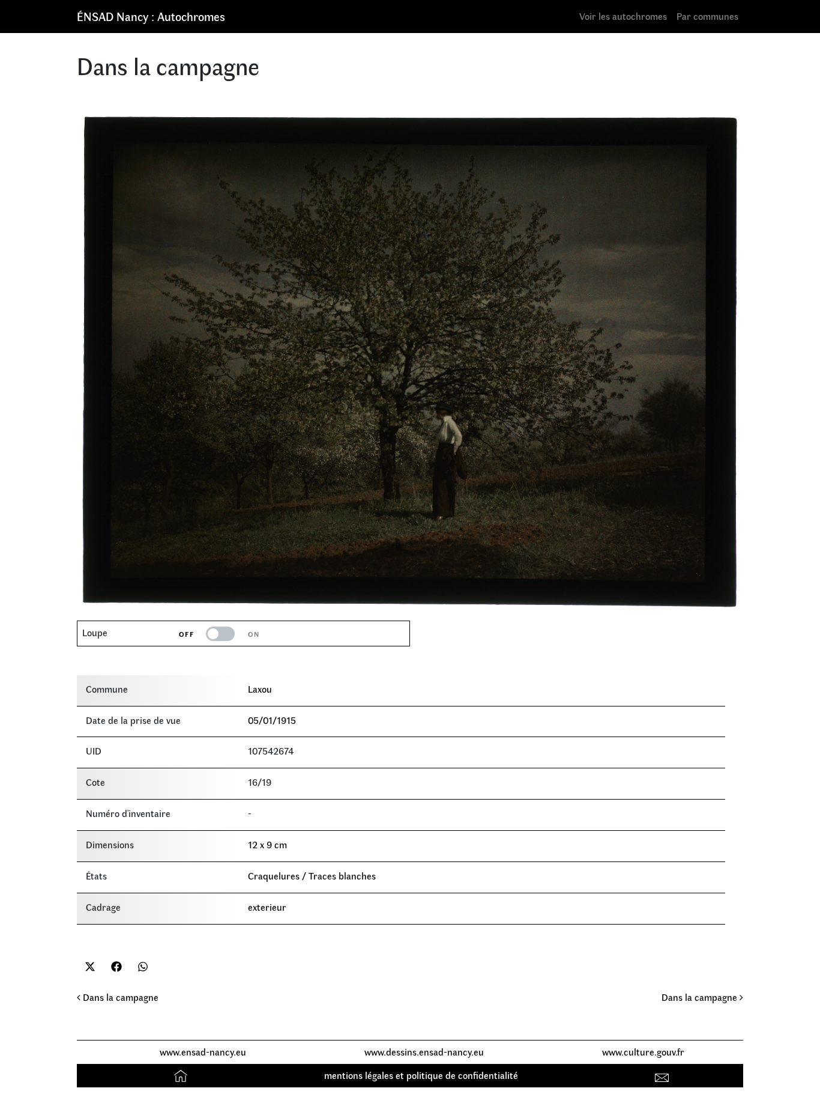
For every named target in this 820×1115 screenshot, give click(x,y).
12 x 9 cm (267, 844)
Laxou (260, 688)
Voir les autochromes (623, 16)
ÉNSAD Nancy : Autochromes (151, 16)
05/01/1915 (272, 720)
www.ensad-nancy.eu (203, 1051)
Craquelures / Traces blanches (312, 875)
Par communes (707, 16)
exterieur (267, 907)
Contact (663, 1075)
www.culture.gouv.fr (643, 1051)
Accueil (182, 1075)
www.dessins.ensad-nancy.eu (424, 1051)
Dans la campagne (119, 997)
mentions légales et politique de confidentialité (421, 1075)
